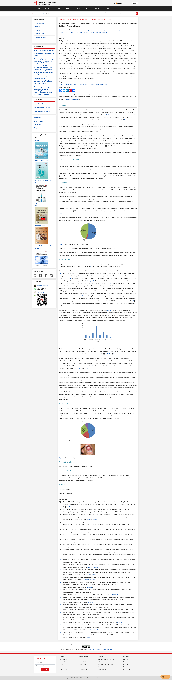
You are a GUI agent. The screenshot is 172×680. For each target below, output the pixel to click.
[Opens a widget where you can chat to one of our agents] (165, 677)
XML (88, 35)
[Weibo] (51, 275)
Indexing (38, 40)
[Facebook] (40, 275)
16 (110, 283)
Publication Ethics (128, 661)
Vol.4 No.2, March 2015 (104, 19)
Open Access (127, 659)
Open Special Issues (40, 104)
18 (135, 301)
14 (70, 278)
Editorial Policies (83, 661)
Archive (37, 30)
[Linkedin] (46, 275)
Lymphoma (92, 84)
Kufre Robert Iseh (64, 30)
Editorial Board (39, 33)
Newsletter (37, 117)
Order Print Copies (103, 661)
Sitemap (62, 666)
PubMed (94, 519)
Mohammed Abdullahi (76, 30)
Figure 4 (87, 368)
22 (111, 310)
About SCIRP (84, 656)
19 (60, 303)
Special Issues (83, 671)
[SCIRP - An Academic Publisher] (45, 3)
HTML (84, 35)
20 (108, 310)
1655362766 (40, 292)
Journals (58, 8)
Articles (47, 8)
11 (122, 266)
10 (90, 266)
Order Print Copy (39, 121)
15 (107, 283)
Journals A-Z (64, 659)
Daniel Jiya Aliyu (87, 30)
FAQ (35, 128)
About (87, 8)
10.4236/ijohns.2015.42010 (70, 35)
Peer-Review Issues (84, 666)
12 (60, 273)
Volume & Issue (102, 669)
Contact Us (37, 124)
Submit (107, 8)
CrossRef (68, 507)
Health (37, 140)
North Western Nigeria (102, 84)
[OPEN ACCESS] (116, 3)
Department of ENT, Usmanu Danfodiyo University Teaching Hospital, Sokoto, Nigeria (83, 32)
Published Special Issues (42, 107)
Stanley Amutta (97, 30)
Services (97, 8)
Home (38, 8)
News (78, 8)
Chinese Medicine (40, 225)
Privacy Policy (127, 669)
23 (93, 365)
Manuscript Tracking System (106, 659)
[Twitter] (35, 275)
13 (67, 278)
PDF (80, 35)
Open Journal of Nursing (42, 160)
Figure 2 (91, 281)
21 (60, 617)
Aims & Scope (39, 23)
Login (135, 3)
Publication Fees (40, 37)
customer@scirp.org (42, 285)
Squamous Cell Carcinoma (80, 84)
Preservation (127, 664)
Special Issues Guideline (42, 111)
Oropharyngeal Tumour (65, 84)
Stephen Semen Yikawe (109, 30)
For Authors (82, 664)
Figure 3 (79, 368)
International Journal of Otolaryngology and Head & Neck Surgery (77, 19)
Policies (126, 656)
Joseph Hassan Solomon (124, 30)
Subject (62, 661)
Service (100, 656)
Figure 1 (62, 213)
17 (83, 296)
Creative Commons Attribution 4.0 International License (99, 649)
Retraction (126, 666)
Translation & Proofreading (105, 664)
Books (68, 8)
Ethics (80, 659)
